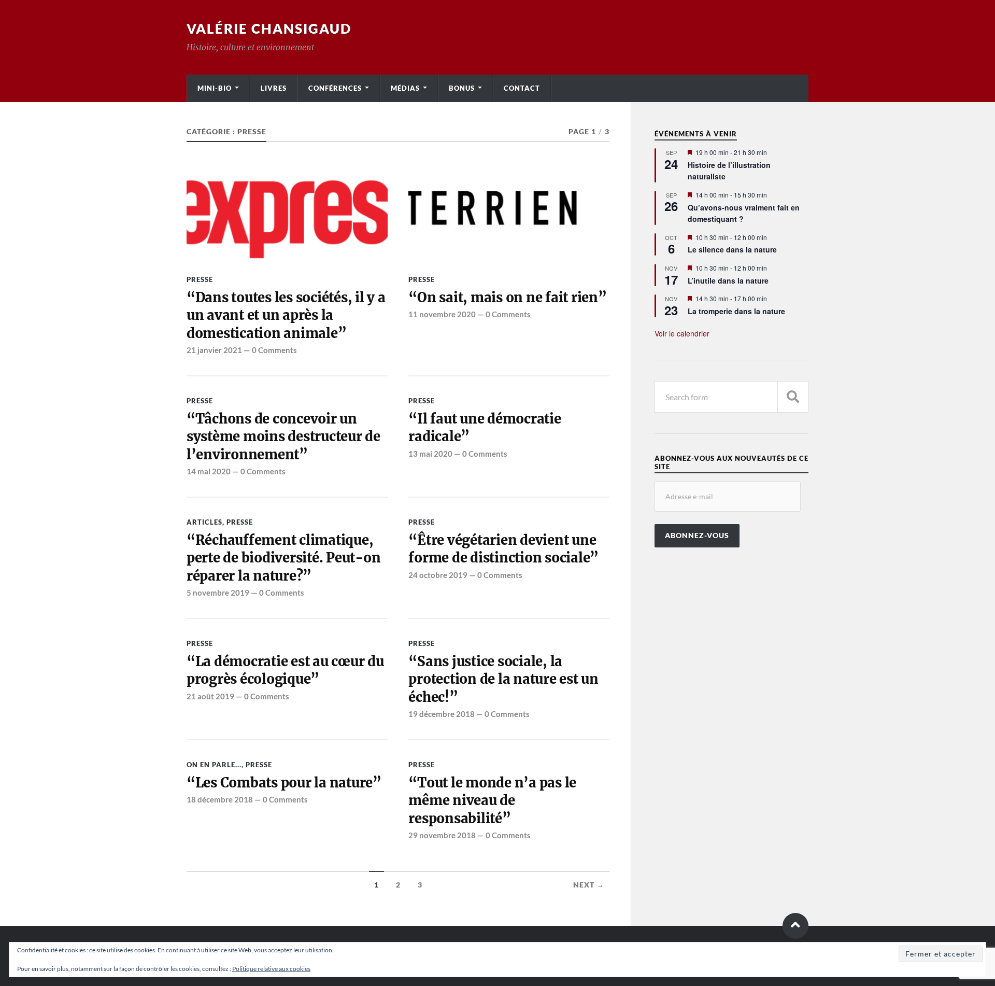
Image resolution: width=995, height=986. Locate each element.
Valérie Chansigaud (269, 28)
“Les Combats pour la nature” (284, 782)
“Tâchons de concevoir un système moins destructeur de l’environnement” (283, 437)
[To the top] (795, 926)
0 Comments (274, 350)
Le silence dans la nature (732, 249)
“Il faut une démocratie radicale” (484, 428)
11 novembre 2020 (442, 314)
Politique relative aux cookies (271, 969)
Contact (522, 88)
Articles (204, 522)
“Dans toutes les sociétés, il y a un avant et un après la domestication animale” (286, 315)
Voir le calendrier (682, 333)
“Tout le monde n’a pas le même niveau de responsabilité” (492, 800)
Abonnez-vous (697, 535)
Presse (200, 279)
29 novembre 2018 (442, 835)
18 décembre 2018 (220, 799)
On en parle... (214, 764)
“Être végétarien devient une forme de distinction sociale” (503, 549)
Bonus (462, 88)
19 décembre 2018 (441, 714)
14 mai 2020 (209, 471)
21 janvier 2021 (214, 350)
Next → (588, 885)
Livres (274, 88)
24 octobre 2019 (437, 575)
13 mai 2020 (430, 453)
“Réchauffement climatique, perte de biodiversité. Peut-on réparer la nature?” (283, 558)
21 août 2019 (210, 696)
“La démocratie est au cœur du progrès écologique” (285, 670)
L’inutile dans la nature (728, 280)
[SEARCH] (792, 397)
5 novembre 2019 (218, 592)
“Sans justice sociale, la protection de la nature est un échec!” (503, 679)
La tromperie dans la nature (736, 311)
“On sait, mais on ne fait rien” (507, 297)
